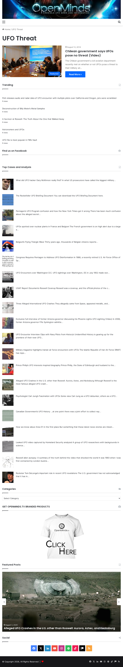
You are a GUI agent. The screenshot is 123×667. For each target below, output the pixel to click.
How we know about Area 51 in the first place (37, 427)
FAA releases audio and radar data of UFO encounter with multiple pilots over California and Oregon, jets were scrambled (59, 98)
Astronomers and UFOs (13, 129)
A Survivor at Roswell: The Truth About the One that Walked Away (33, 119)
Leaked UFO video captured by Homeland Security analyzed (44, 442)
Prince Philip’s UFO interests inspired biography (38, 365)
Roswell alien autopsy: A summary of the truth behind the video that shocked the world (57, 458)
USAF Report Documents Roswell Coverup (36, 288)
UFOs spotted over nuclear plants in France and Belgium (42, 226)
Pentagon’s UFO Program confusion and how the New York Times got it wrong (53, 211)
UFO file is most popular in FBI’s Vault (19, 140)
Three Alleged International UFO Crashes (35, 303)
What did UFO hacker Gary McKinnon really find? (39, 180)
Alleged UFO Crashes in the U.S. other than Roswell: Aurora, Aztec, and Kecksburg (55, 380)
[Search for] (119, 22)
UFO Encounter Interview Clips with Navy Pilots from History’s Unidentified (51, 334)
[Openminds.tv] (61, 9)
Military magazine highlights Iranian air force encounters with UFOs (47, 350)
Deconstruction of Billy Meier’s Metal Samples (23, 108)
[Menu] (3, 22)
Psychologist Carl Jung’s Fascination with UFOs (38, 396)
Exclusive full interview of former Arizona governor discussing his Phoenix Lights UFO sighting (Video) (64, 319)
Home (7, 29)
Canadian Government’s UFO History (33, 411)
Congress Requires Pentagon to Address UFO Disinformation (44, 257)
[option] (61, 602)
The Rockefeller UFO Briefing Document (34, 195)
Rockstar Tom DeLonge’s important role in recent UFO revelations (46, 473)
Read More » (75, 74)
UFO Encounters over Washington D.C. (34, 273)
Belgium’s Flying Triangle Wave (30, 242)
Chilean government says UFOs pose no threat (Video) (89, 53)
